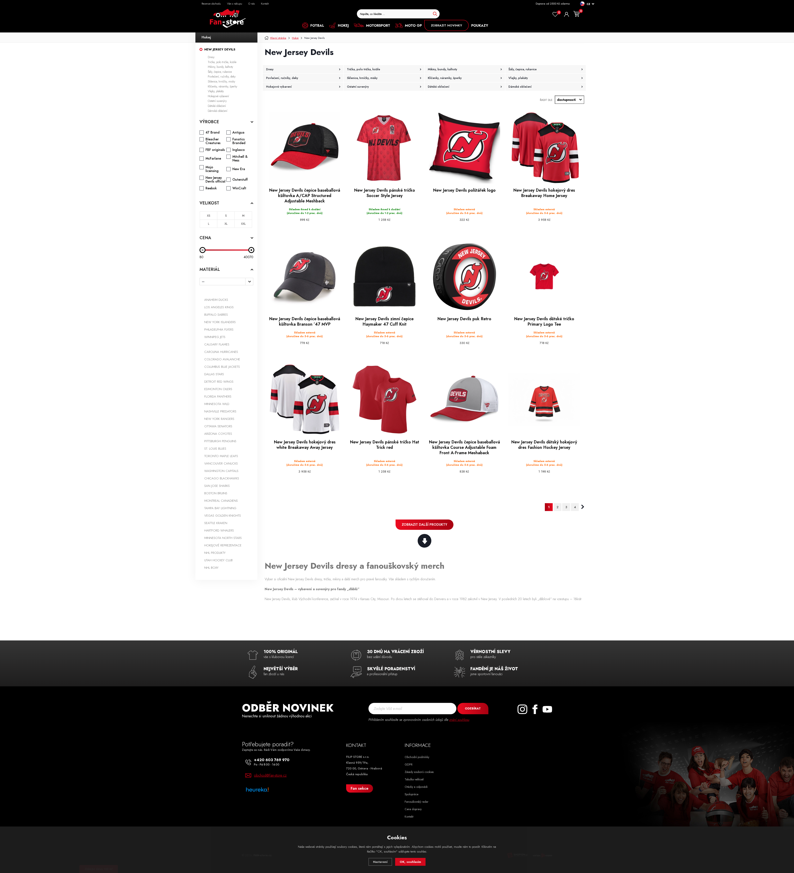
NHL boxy (211, 567)
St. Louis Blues (215, 448)
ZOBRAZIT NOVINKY (446, 25)
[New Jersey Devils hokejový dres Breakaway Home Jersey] (544, 148)
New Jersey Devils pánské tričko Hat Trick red (384, 444)
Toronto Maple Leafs (221, 456)
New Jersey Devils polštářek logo (464, 190)
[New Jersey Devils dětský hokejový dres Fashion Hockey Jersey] (544, 399)
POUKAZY (479, 25)
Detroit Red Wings (218, 381)
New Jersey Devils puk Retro (464, 319)
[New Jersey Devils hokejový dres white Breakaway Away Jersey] (304, 399)
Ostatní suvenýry (217, 101)
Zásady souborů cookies (419, 772)
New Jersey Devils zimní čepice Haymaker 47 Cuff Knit (384, 321)
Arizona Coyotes (218, 433)
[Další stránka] (582, 507)
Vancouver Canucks (221, 463)
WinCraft (239, 188)
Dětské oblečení (217, 106)
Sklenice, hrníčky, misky (221, 81)
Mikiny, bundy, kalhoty (220, 67)
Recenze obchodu (211, 4)
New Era (238, 169)
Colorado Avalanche (222, 359)
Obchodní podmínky (417, 757)
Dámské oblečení (217, 111)
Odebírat (473, 708)
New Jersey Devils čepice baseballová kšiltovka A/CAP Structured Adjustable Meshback (304, 196)
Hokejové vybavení (218, 96)
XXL (243, 224)
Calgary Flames (216, 344)
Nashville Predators (220, 411)
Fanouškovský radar (416, 802)
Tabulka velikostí (414, 779)
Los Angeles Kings (219, 307)
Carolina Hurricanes (221, 352)
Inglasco (238, 150)
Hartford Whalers (219, 530)
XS (208, 216)
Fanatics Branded (238, 141)
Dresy (211, 57)
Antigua (238, 132)
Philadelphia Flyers (218, 329)
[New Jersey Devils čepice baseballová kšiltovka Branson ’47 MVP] (304, 276)
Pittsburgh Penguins (220, 441)
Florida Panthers (217, 396)
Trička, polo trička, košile (222, 62)
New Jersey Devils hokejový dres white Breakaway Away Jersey (305, 444)
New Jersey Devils (219, 49)
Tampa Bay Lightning (220, 508)
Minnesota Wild (216, 404)
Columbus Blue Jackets (222, 366)
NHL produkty (215, 553)
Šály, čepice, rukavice (220, 72)
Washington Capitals (221, 471)
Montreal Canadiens (221, 500)
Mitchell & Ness (240, 158)
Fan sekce (359, 788)
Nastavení (380, 862)
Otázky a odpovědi (416, 787)
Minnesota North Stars (223, 538)
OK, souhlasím (410, 862)
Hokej (206, 37)
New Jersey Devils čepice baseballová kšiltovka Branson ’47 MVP (304, 321)
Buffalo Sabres (216, 314)
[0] (555, 14)
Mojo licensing (212, 169)
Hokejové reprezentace (223, 545)
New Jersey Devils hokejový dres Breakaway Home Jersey (544, 193)
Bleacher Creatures (213, 141)
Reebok (211, 188)
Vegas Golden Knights (222, 515)
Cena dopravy (413, 809)
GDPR (409, 764)
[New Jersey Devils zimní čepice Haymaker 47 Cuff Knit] (384, 276)
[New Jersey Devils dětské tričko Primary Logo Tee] (544, 276)
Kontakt (265, 4)
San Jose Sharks (217, 486)
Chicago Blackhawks (221, 478)
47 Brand (213, 132)
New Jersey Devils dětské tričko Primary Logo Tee (544, 321)
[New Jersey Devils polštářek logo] (464, 148)
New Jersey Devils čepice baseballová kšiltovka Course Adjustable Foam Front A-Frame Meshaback (464, 447)
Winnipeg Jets (214, 337)
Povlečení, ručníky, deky (222, 76)
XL (226, 224)
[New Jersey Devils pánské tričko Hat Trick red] (384, 399)
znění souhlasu (459, 719)
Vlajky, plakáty (216, 91)
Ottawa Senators (218, 426)
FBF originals (215, 150)
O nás (251, 4)
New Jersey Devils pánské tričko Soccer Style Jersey (384, 193)
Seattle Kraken (215, 523)
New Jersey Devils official (215, 179)
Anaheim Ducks (216, 299)
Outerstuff (240, 180)
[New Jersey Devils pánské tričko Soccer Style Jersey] (384, 148)
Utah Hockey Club (218, 560)
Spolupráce (411, 794)
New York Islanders (220, 322)
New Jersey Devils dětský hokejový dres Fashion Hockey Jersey (544, 444)
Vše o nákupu (234, 4)
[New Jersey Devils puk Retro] (464, 276)
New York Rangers (219, 419)
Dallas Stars (214, 374)
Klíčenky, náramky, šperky (222, 86)
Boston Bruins (215, 493)
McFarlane (213, 158)
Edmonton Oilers (218, 389)
